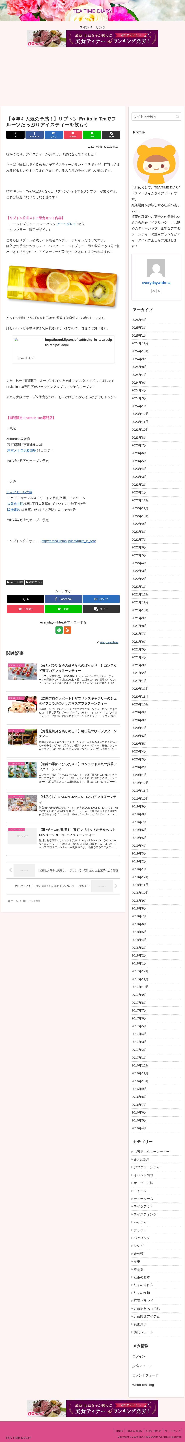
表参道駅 (29, 450)
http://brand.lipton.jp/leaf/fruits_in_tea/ (69, 541)
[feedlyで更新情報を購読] (59, 630)
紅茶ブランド (35, 582)
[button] (111, 135)
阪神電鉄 (13, 510)
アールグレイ (66, 224)
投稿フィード (142, 1366)
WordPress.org (143, 1385)
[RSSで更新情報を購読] (67, 630)
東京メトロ (15, 450)
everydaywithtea (156, 283)
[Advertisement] (92, 76)
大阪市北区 (15, 504)
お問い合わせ (153, 1430)
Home (119, 1430)
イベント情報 (16, 582)
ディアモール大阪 (19, 492)
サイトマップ (172, 1430)
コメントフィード (145, 1375)
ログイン (138, 1356)
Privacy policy (134, 1430)
